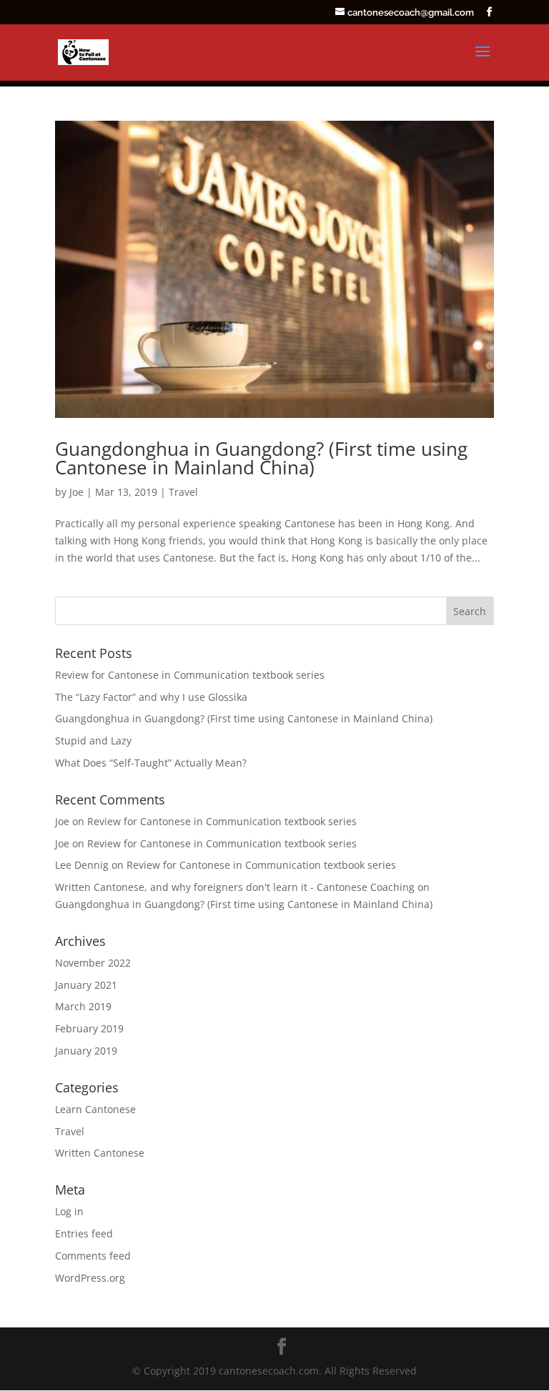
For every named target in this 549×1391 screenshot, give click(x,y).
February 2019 (89, 1028)
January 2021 (86, 985)
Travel (183, 492)
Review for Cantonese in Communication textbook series (190, 675)
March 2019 (83, 1006)
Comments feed (93, 1255)
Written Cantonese (99, 1153)
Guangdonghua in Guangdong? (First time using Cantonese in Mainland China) (261, 458)
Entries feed (84, 1233)
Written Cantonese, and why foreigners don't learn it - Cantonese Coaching (235, 887)
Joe (76, 492)
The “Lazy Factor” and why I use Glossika (151, 697)
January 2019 (86, 1050)
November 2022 (93, 962)
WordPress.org (90, 1278)
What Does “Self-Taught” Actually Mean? (151, 762)
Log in (69, 1211)
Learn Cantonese (95, 1109)
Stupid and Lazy (93, 740)
